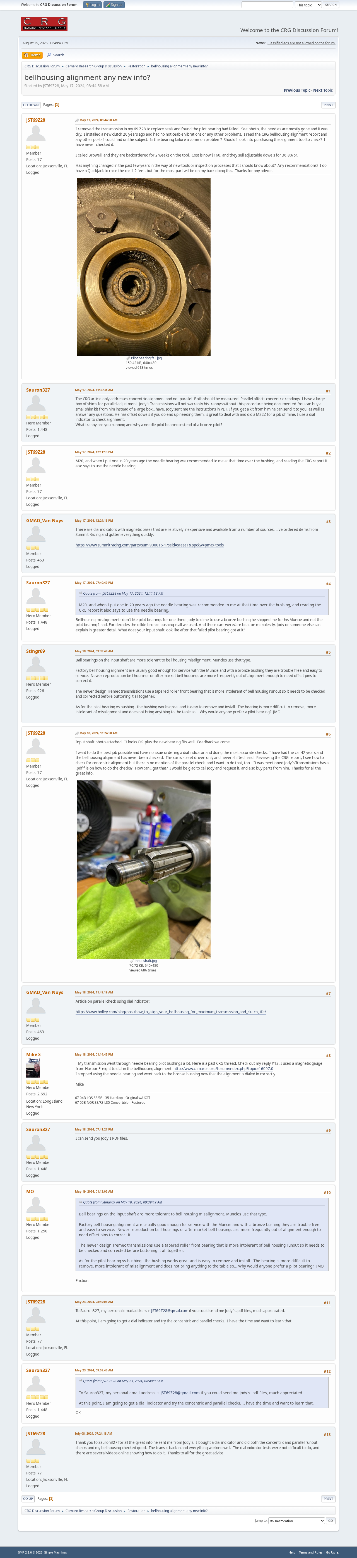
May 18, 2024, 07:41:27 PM (94, 1129)
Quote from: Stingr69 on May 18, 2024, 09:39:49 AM (122, 1202)
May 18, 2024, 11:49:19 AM (94, 992)
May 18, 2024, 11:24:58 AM (98, 733)
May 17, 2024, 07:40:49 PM (94, 582)
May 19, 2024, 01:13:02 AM (94, 1191)
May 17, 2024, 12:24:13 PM (94, 520)
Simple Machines (55, 1552)
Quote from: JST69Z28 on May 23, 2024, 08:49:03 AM (123, 1381)
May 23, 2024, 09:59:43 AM (94, 1370)
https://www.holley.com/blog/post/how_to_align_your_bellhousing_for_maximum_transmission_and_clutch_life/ (171, 1011)
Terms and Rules (310, 1552)
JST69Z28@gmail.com (169, 1310)
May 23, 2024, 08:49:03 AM (94, 1302)
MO (30, 1191)
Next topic (323, 90)
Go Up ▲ (332, 1552)
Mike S (33, 1054)
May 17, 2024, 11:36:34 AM (94, 390)
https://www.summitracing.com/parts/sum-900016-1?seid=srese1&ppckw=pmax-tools (150, 545)
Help (292, 1552)
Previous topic (297, 90)
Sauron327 (38, 390)
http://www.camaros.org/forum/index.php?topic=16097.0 (223, 1068)
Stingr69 (35, 651)
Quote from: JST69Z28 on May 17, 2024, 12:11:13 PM (123, 593)
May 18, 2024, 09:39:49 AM (94, 651)
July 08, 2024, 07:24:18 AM (93, 1433)
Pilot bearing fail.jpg (146, 358)
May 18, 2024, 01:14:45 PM (94, 1054)
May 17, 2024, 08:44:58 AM (98, 120)
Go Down (31, 105)
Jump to (261, 1520)
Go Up (28, 1498)
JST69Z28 (35, 120)
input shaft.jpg (145, 960)
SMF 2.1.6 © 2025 (30, 1552)
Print (328, 105)
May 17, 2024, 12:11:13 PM (94, 452)
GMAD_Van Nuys (44, 520)
